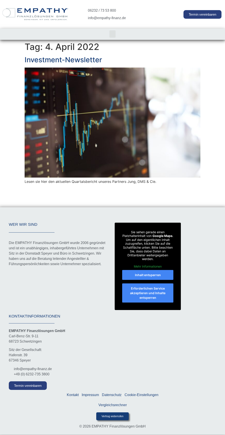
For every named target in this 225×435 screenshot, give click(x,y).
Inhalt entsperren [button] (148, 275)
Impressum (90, 395)
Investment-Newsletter (63, 59)
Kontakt (73, 395)
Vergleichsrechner (112, 405)
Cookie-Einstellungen (141, 395)
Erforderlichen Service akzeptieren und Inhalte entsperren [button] (147, 292)
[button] (112, 34)
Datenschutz (112, 395)
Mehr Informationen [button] (148, 266)
